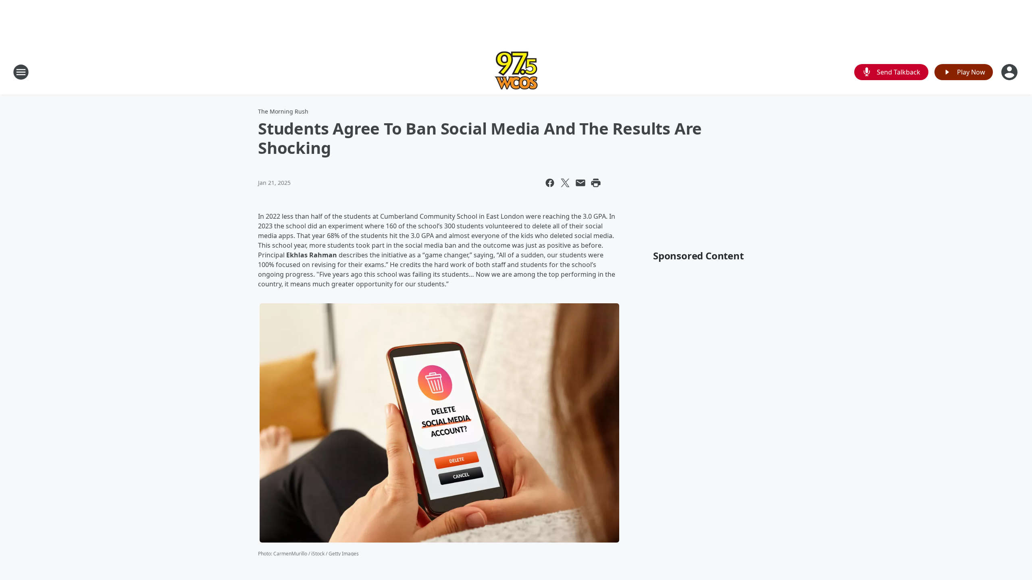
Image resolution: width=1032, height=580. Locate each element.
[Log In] (1010, 72)
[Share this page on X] (565, 182)
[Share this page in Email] (580, 182)
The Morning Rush (283, 111)
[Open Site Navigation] (21, 72)
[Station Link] (516, 72)
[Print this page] (595, 182)
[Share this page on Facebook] (550, 182)
